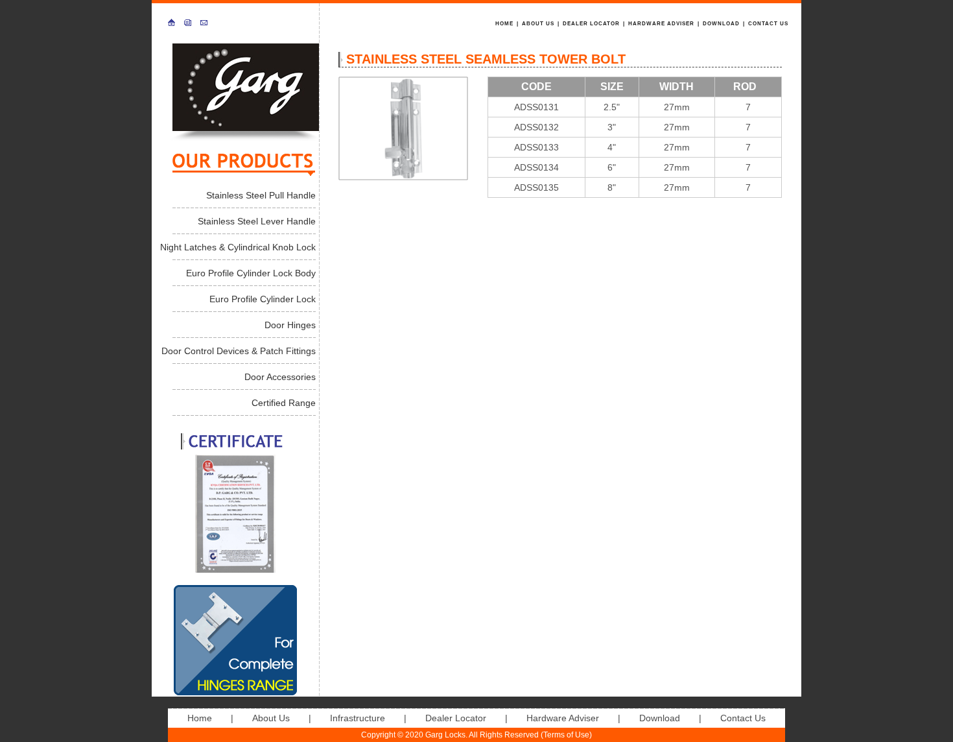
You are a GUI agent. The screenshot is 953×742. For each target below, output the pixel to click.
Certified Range (284, 403)
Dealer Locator (591, 24)
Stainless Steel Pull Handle (261, 195)
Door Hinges (290, 325)
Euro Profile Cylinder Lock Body (251, 273)
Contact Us (768, 24)
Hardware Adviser (661, 24)
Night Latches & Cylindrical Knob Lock (238, 247)
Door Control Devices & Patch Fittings (238, 351)
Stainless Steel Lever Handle (257, 221)
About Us (538, 24)
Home (504, 24)
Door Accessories (280, 377)
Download (721, 24)
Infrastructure (357, 718)
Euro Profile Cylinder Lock (262, 299)
